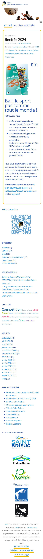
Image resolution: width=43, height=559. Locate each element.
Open (22, 320)
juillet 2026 (7, 338)
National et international (12, 257)
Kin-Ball (7, 54)
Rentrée (16, 54)
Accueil (8, 25)
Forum (31, 50)
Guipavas (29, 317)
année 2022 (7, 369)
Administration (32, 527)
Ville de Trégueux (14, 420)
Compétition (12, 309)
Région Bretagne (13, 423)
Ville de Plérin (12, 417)
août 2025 (6, 356)
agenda (15, 194)
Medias (24, 313)
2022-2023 (18, 313)
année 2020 (7, 375)
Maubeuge (36, 317)
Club (25, 47)
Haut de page (22, 554)
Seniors (21, 47)
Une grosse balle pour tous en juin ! (17, 286)
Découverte (5, 320)
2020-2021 (30, 320)
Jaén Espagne (13, 317)
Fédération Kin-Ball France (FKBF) (21, 398)
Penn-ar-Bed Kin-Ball (15, 401)
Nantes (16, 320)
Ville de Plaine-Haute (15, 411)
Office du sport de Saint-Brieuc (19, 405)
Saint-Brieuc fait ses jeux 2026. (15, 289)
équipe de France (6, 324)
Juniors (16, 47)
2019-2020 (30, 313)
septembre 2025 (9, 353)
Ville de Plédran (13, 414)
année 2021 (7, 372)
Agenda (11, 50)
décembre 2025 (9, 350)
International (27, 310)
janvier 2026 (7, 347)
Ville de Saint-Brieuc (15, 408)
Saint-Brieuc (24, 54)
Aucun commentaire (24, 43)
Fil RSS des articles (10, 209)
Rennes (35, 313)
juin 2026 (6, 341)
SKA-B (9, 3)
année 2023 (7, 366)
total (4, 378)
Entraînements (23, 50)
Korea (11, 320)
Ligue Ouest (7, 260)
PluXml (17, 527)
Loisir (12, 54)
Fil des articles (21, 546)
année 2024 (7, 363)
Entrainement (8, 263)
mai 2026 (6, 344)
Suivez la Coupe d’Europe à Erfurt (16, 277)
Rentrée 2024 (15, 39)
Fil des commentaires (21, 550)
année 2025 (7, 360)
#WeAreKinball (9, 57)
